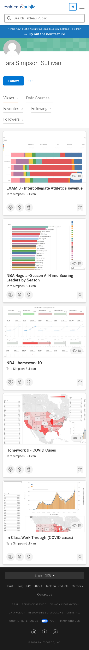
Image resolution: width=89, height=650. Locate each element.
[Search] (8, 18)
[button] (33, 632)
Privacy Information (64, 604)
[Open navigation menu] (82, 6)
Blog (20, 586)
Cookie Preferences (23, 621)
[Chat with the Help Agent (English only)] (73, 7)
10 (79, 176)
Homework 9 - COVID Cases (31, 450)
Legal (15, 604)
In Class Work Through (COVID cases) (39, 537)
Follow (13, 81)
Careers (77, 586)
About (38, 586)
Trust (9, 586)
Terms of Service (34, 604)
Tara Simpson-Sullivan (21, 194)
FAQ (28, 586)
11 (79, 438)
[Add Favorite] (80, 208)
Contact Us (44, 594)
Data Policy (17, 612)
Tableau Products (57, 586)
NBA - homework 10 (24, 363)
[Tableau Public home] (20, 6)
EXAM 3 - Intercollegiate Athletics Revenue (44, 188)
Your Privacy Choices (64, 621)
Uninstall (73, 612)
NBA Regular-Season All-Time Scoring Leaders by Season (39, 277)
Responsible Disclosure (45, 612)
